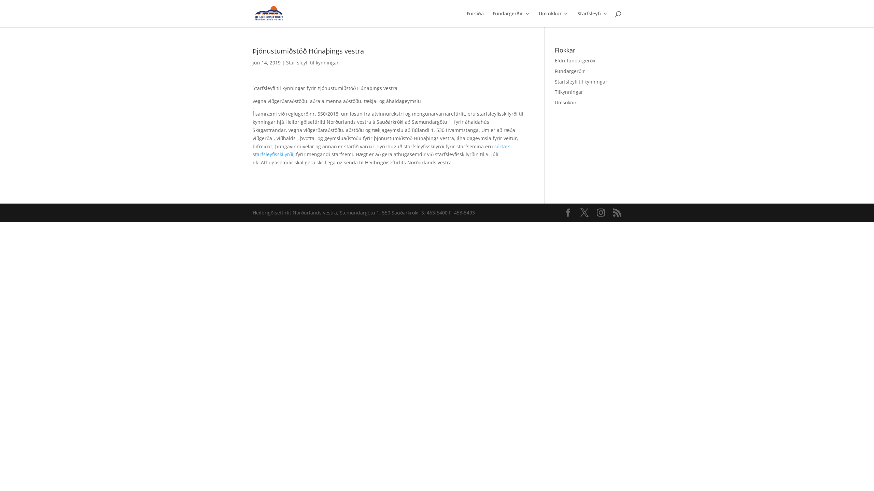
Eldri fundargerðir (575, 60)
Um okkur (550, 14)
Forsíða (475, 14)
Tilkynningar (569, 92)
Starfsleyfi (589, 14)
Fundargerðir (508, 14)
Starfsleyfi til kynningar (312, 62)
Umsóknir (566, 102)
